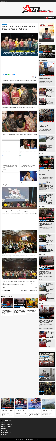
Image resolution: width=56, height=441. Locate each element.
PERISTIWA (45, 220)
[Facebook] (3, 74)
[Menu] (2, 17)
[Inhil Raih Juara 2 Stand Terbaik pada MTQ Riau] (32, 303)
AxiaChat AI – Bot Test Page (6, 424)
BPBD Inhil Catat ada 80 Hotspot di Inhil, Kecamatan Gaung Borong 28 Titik (50, 138)
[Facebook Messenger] (14, 74)
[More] (15, 74)
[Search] (45, 18)
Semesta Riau (43, 74)
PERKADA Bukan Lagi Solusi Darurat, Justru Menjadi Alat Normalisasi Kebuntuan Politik (45, 378)
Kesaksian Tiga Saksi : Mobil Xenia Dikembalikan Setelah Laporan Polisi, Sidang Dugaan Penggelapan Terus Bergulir (49, 199)
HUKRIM (47, 181)
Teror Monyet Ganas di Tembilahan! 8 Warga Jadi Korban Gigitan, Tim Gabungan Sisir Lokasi (49, 239)
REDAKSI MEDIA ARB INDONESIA (7, 437)
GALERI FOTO (17, 306)
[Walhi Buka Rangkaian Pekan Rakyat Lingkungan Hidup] (46, 69)
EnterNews (32, 439)
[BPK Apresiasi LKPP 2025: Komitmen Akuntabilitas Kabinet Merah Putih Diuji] (42, 343)
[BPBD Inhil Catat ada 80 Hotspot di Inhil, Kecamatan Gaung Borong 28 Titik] (42, 138)
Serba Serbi (46, 356)
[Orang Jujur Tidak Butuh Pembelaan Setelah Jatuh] (47, 51)
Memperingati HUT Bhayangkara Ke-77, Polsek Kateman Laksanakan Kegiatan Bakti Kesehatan (29, 289)
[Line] (9, 74)
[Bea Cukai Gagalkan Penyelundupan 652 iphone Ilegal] (42, 101)
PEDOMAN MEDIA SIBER (6, 432)
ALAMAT (3, 422)
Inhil (41, 121)
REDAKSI (4, 32)
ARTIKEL (41, 54)
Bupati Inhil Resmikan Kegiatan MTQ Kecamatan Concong (9, 289)
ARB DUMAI (24, 413)
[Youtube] (10, 74)
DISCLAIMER (3, 428)
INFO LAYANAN (4, 430)
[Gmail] (12, 74)
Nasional (42, 317)
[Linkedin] (6, 74)
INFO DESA (22, 306)
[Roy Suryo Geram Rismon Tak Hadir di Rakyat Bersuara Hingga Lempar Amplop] (42, 334)
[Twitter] (4, 74)
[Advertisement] (19, 64)
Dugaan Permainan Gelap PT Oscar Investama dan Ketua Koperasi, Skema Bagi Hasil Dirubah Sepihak (49, 148)
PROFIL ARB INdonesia (5, 434)
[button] (2, 17)
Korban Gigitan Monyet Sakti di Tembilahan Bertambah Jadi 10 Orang (45, 224)
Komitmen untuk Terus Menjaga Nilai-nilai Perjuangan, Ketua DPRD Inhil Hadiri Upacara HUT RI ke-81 (7, 311)
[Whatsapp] (7, 74)
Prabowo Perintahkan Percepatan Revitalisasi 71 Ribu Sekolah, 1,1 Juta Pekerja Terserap (46, 321)
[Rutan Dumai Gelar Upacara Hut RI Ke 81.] (21, 403)
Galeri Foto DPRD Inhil (6, 306)
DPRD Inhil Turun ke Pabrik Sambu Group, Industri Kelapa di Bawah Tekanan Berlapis (46, 125)
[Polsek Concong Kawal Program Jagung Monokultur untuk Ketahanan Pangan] (42, 297)
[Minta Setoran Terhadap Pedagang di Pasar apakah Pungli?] (47, 388)
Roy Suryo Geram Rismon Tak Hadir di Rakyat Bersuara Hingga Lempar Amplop (50, 335)
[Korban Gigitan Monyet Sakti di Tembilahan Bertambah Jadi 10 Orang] (46, 215)
